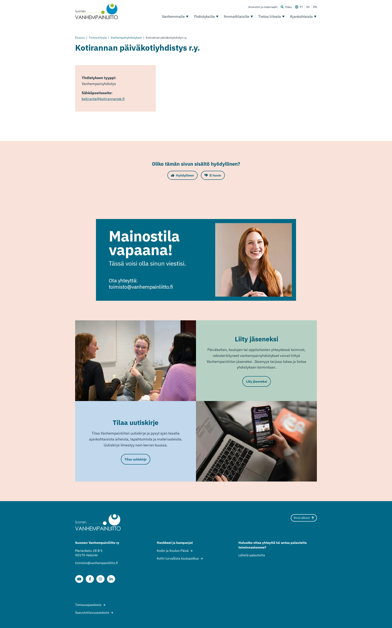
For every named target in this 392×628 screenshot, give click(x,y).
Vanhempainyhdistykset (126, 37)
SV (308, 7)
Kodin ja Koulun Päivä (173, 551)
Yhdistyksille (204, 16)
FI (301, 7)
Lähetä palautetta (251, 555)
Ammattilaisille (236, 16)
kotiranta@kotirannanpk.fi (103, 98)
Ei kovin (215, 175)
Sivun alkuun (302, 518)
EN (315, 7)
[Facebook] (90, 579)
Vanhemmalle (173, 16)
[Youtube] (79, 579)
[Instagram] (100, 579)
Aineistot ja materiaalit (262, 7)
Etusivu (80, 37)
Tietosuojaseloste (88, 605)
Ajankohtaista (301, 16)
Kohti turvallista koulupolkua (178, 558)
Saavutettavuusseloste (92, 612)
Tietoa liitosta (269, 16)
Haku (288, 7)
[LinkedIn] (111, 579)
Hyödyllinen (185, 175)
